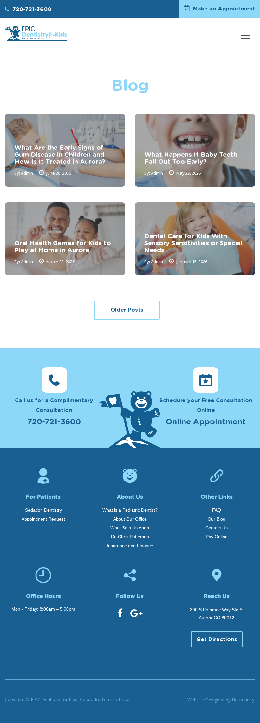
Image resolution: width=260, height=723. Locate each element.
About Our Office (130, 518)
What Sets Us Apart (129, 527)
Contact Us (216, 527)
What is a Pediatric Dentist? (130, 510)
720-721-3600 (31, 9)
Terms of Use (115, 699)
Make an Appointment (224, 8)
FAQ (216, 510)
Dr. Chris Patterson (130, 536)
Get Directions (216, 639)
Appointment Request (43, 518)
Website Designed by (221, 700)
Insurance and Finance (130, 545)
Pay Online (217, 536)
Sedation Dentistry (43, 510)
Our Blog (216, 518)
